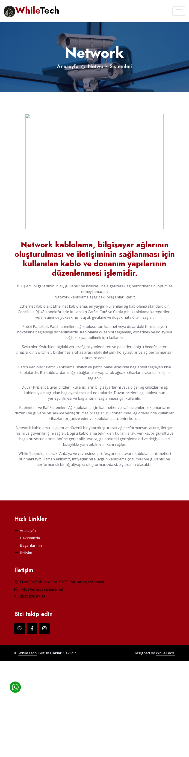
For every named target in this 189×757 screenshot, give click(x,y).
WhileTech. (165, 653)
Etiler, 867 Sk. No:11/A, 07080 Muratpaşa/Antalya (62, 581)
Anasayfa (68, 66)
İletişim (26, 552)
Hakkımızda (30, 537)
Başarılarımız (31, 545)
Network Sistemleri (110, 66)
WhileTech (27, 653)
